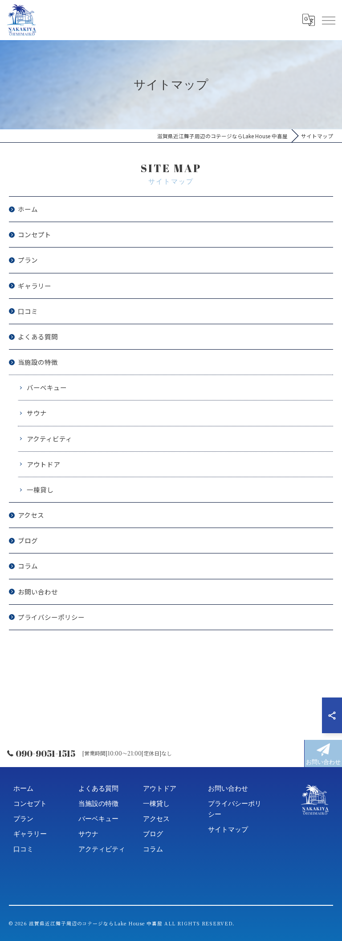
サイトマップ (228, 829)
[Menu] (328, 20)
